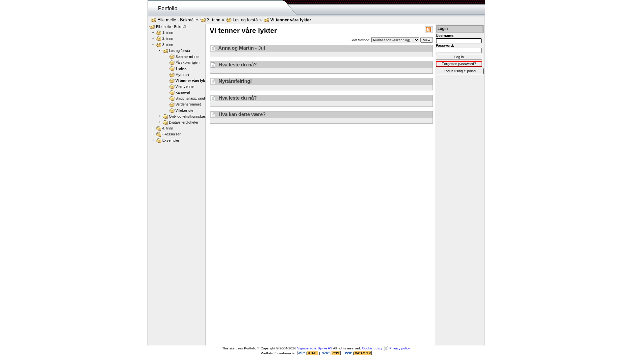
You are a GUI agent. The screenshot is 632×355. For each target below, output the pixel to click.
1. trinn (167, 33)
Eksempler (170, 140)
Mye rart (182, 75)
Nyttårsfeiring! (234, 81)
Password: (445, 45)
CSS (335, 353)
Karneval (182, 92)
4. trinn (167, 128)
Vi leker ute (184, 110)
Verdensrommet (188, 104)
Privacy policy (399, 348)
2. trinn (167, 38)
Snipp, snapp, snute (191, 98)
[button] (428, 29)
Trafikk (181, 68)
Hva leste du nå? (237, 64)
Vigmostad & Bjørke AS (314, 348)
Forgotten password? (459, 64)
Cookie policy (372, 348)
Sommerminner (187, 57)
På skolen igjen (187, 62)
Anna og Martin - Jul (241, 48)
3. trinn (213, 19)
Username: (445, 35)
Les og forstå (245, 19)
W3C (302, 353)
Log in (459, 57)
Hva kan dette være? (241, 114)
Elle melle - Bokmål (176, 19)
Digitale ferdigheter (183, 122)
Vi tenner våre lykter (290, 19)
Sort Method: (361, 40)
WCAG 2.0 (362, 353)
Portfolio (167, 8)
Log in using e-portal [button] (460, 71)
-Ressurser (171, 134)
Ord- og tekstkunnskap (187, 116)
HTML (312, 353)
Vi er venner (185, 86)
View (426, 40)
